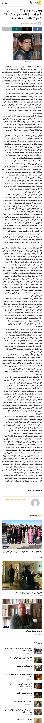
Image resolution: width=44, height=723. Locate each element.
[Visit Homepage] (35, 3)
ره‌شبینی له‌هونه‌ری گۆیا (24, 693)
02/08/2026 (38, 557)
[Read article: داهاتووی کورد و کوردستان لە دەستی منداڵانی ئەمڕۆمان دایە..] (22, 534)
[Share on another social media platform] (7, 29)
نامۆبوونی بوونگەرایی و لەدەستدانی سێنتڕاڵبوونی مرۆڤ (21, 685)
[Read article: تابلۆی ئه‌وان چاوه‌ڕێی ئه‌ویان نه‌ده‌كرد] (22, 575)
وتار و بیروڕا (6, 547)
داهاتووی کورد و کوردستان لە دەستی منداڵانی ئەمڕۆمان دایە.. (22, 553)
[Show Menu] (6, 3)
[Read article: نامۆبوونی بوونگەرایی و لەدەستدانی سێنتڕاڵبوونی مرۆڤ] (38, 686)
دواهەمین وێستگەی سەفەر (23, 701)
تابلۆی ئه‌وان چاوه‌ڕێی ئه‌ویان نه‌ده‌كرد (29, 592)
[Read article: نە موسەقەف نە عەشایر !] (22, 614)
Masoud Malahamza (30, 24)
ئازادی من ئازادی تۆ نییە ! (24, 719)
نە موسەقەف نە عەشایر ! (33, 631)
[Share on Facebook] (38, 29)
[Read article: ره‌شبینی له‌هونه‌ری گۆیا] (38, 695)
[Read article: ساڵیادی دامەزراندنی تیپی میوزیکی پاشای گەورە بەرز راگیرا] (38, 712)
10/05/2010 (13, 24)
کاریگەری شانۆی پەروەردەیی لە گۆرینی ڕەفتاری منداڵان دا (17, 675)
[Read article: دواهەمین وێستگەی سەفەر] (38, 704)
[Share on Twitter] (27, 29)
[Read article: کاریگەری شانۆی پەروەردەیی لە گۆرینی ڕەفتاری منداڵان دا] (38, 677)
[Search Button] (3, 3)
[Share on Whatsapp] (17, 29)
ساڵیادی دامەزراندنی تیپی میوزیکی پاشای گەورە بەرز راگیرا (18, 711)
